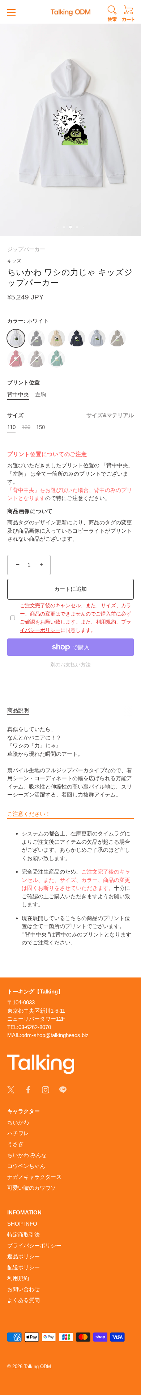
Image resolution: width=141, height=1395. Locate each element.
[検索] (112, 14)
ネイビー (76, 338)
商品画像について (30, 511)
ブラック (36, 338)
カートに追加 (70, 589)
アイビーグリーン (56, 359)
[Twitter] (10, 1089)
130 (26, 427)
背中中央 (18, 394)
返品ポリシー (23, 1256)
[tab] (21, 710)
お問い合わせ (23, 1289)
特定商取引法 (23, 1234)
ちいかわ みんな (27, 1155)
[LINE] (63, 1089)
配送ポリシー (23, 1267)
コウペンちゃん (26, 1166)
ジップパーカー (26, 249)
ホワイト (16, 338)
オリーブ (117, 338)
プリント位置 (23, 382)
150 (40, 427)
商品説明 (18, 710)
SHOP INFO (22, 1224)
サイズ (70, 415)
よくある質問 (23, 1300)
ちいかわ (18, 1122)
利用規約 (106, 622)
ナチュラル (56, 338)
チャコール (36, 359)
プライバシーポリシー (34, 1245)
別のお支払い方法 (70, 665)
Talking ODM (37, 1366)
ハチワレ (18, 1133)
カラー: (28, 321)
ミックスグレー (97, 338)
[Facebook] (28, 1089)
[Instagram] (45, 1089)
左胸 (40, 394)
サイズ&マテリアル (110, 415)
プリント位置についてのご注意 (47, 454)
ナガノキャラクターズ (34, 1177)
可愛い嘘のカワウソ (31, 1188)
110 (11, 427)
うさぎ (15, 1144)
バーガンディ (16, 359)
